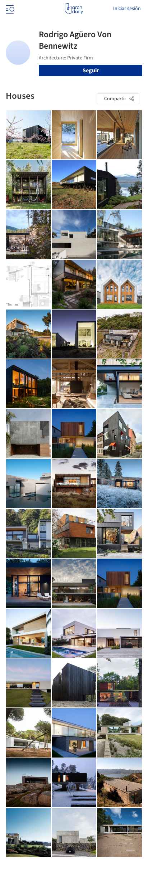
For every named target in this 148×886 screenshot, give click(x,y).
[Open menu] (9, 9)
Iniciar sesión (127, 8)
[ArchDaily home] (74, 8)
